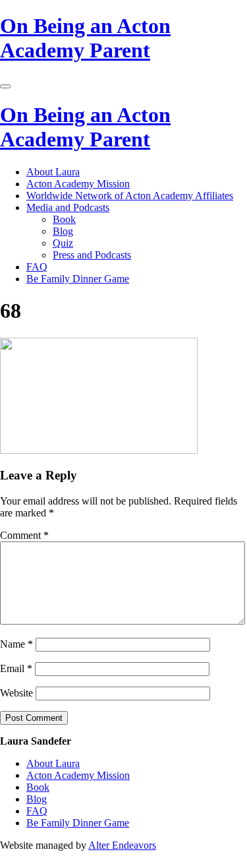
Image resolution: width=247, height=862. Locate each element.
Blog (63, 231)
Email (16, 668)
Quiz (63, 243)
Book (64, 219)
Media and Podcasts (67, 207)
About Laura (53, 171)
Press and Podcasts (92, 255)
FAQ (36, 266)
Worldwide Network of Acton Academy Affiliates (129, 195)
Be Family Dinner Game (77, 278)
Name (16, 644)
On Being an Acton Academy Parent (85, 38)
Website (16, 692)
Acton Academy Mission (78, 183)
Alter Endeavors (122, 845)
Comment (24, 535)
